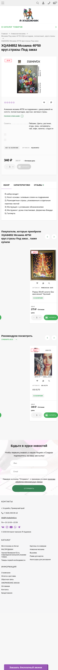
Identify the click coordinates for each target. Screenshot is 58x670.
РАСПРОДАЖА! (7, 549)
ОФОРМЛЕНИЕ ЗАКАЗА (10, 583)
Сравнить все (7, 339)
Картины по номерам (38, 546)
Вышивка (33, 553)
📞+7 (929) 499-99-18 (9, 513)
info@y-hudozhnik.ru (9, 518)
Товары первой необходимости (13, 560)
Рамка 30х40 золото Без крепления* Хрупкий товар (43, 294)
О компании (5, 573)
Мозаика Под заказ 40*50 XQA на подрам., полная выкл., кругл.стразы (28, 36)
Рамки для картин (36, 556)
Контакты (5, 590)
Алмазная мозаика (18, 34)
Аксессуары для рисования (40, 559)
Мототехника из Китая (10, 546)
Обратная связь (7, 579)
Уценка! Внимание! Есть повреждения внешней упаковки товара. (13, 555)
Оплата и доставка (8, 576)
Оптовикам (5, 586)
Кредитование (6, 593)
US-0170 (36, 390)
